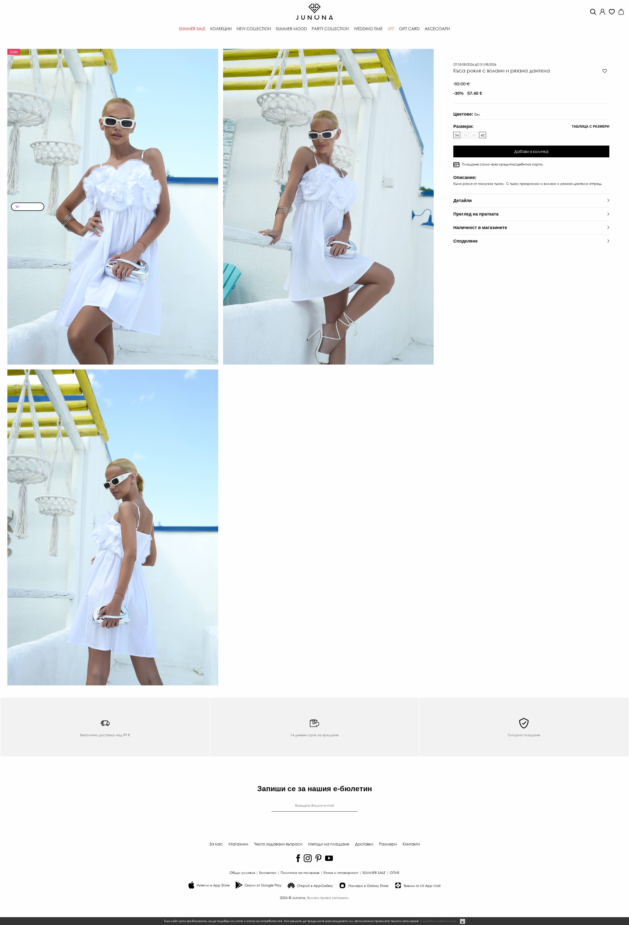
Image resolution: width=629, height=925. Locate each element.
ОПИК (395, 872)
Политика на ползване (300, 872)
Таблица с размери (590, 126)
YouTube (329, 858)
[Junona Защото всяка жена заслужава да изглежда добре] (314, 11)
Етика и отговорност (341, 872)
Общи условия (242, 872)
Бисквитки (267, 872)
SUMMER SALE (374, 872)
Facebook (298, 858)
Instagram (308, 858)
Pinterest (318, 858)
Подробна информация (438, 921)
